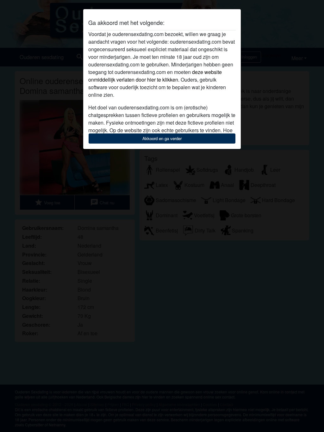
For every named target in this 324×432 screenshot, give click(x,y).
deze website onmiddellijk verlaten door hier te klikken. (155, 75)
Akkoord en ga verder (162, 138)
